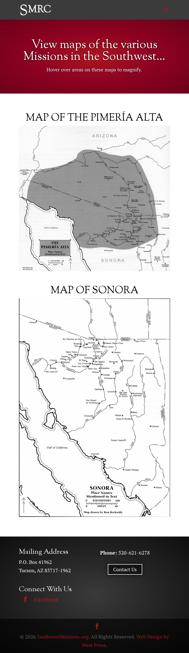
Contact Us (125, 569)
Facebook (46, 600)
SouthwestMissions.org (62, 636)
